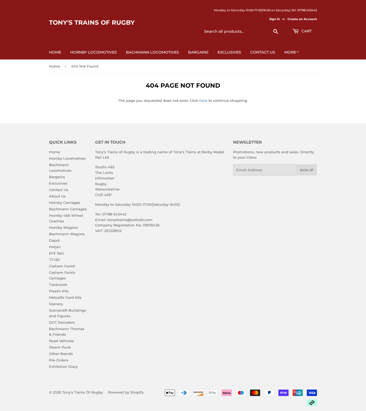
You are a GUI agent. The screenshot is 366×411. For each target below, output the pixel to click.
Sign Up (306, 170)
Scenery (56, 304)
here (203, 100)
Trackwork (58, 284)
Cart (306, 31)
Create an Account (302, 19)
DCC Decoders (62, 322)
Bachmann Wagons (67, 234)
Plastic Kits (59, 291)
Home (55, 52)
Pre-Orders (58, 360)
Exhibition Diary (63, 366)
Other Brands (61, 354)
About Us (57, 196)
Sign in (274, 19)
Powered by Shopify (126, 392)
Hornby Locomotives (93, 52)
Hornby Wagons (63, 227)
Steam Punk (60, 347)
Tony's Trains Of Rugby (92, 22)
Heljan (55, 247)
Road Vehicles (61, 341)
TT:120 (54, 259)
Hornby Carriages (64, 202)
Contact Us (262, 52)
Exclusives (229, 52)
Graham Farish (62, 266)
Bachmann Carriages (68, 209)
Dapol (54, 240)
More (290, 52)
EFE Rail (56, 253)
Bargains (198, 52)
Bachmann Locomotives (152, 52)
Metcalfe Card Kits (65, 297)
